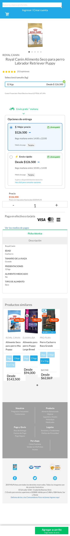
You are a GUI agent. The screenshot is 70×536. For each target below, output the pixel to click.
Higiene (50, 414)
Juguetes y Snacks (50, 417)
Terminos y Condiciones (50, 430)
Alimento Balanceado (50, 411)
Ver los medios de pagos (17, 227)
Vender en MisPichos (35, 447)
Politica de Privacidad (50, 433)
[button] (29, 52)
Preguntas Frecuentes (19, 411)
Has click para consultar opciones (28, 182)
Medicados (50, 422)
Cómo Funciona (35, 444)
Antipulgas (50, 419)
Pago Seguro (20, 436)
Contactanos (20, 414)
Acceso (35, 449)
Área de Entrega (20, 430)
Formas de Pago (20, 433)
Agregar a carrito (52, 531)
